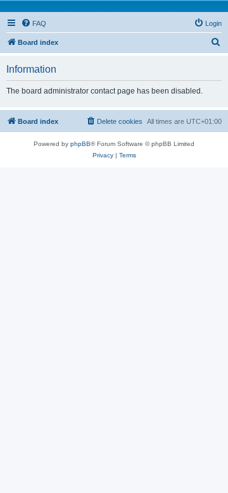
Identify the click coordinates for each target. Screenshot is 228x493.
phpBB (80, 143)
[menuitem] (33, 23)
